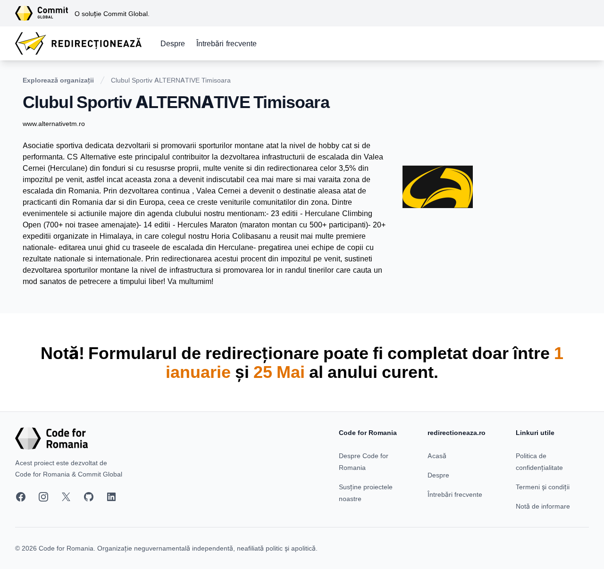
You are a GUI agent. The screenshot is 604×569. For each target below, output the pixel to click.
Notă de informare (543, 506)
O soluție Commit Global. (112, 13)
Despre (172, 43)
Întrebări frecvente (226, 43)
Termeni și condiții (543, 487)
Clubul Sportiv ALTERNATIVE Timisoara (171, 80)
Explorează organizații (58, 80)
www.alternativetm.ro (54, 123)
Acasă (437, 456)
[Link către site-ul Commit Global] (45, 13)
